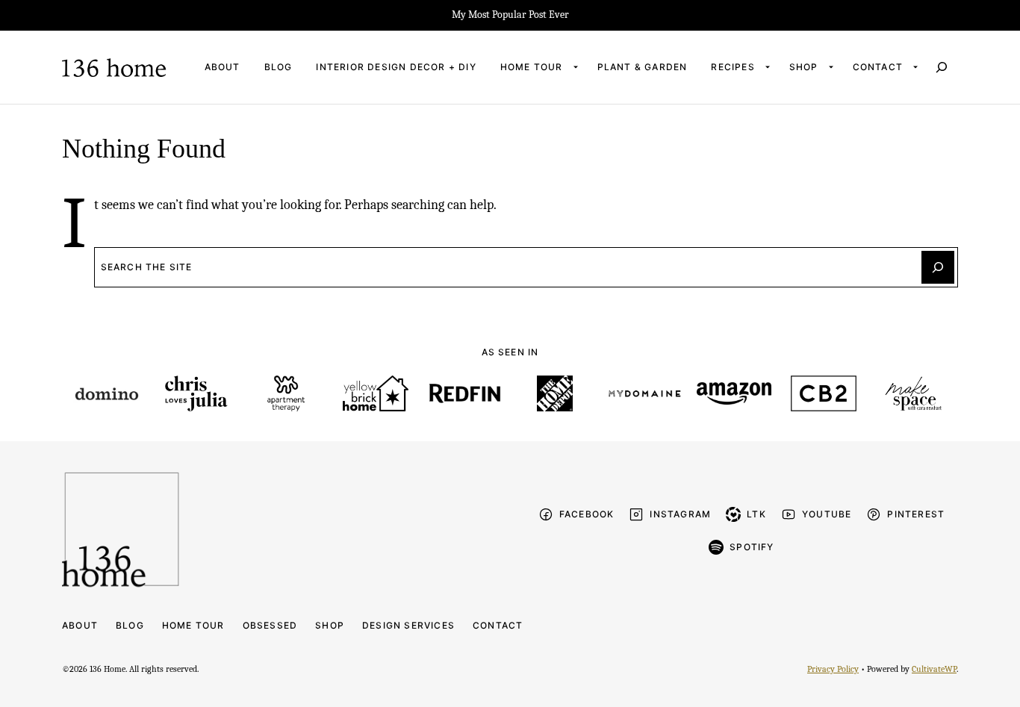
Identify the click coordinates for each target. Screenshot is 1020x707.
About (222, 66)
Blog (278, 66)
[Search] (941, 67)
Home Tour (531, 66)
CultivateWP (934, 669)
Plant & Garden (642, 66)
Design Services (408, 625)
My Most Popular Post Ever (510, 14)
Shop (803, 66)
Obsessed (270, 625)
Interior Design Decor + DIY (396, 66)
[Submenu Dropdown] (575, 67)
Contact (878, 66)
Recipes (732, 66)
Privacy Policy (833, 669)
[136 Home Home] (114, 67)
